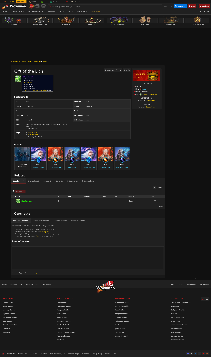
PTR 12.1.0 (37, 6)
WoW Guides (8, 299)
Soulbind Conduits (34, 61)
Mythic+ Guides (9, 314)
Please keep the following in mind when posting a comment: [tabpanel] (37, 249)
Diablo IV (72, 2)
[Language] (208, 11)
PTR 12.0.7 (43, 6)
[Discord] (188, 353)
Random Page (73, 354)
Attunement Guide (122, 302)
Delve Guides (8, 306)
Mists (55, 2)
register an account (40, 273)
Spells (24, 61)
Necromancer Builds (179, 325)
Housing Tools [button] (18, 12)
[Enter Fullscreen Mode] (196, 11)
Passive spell (32, 133)
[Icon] (18, 78)
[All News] (5, 1)
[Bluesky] (195, 353)
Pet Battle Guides (64, 325)
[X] (191, 353)
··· (61, 2)
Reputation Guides (64, 321)
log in (31, 273)
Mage (45, 61)
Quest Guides (62, 317)
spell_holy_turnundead (150, 94)
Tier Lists (6, 329)
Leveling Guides (9, 310)
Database (51, 12)
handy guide (44, 231)
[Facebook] (199, 353)
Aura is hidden (33, 135)
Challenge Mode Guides (66, 332)
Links (128, 70)
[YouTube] (203, 353)
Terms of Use (110, 354)
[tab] (18, 181)
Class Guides (8, 302)
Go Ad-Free (95, 12)
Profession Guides (10, 317)
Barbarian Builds (177, 317)
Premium (85, 354)
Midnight (6, 332)
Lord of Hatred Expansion (181, 302)
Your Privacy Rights (57, 354)
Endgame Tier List (178, 310)
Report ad (197, 278)
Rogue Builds (176, 332)
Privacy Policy (97, 354)
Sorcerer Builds (177, 336)
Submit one (151, 101)
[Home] (14, 6)
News (5, 12)
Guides (70, 12)
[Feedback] (204, 11)
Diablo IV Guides (177, 299)
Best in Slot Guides (122, 306)
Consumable (152, 201)
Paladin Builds (176, 329)
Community (82, 12)
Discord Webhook (35, 12)
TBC (45, 2)
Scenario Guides (63, 329)
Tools (172, 284)
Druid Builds (175, 321)
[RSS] (207, 353)
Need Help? (11, 354)
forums (38, 236)
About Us (33, 354)
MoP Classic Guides (65, 299)
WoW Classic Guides (123, 299)
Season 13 (175, 306)
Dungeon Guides (63, 310)
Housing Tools (16, 284)
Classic (34, 2)
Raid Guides (7, 321)
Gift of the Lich (26, 201)
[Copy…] (154, 187)
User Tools (22, 354)
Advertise (43, 354)
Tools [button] (61, 12)
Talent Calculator (10, 325)
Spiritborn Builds (177, 340)
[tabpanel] (88, 196)
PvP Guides (119, 325)
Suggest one (150, 107)
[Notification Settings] (200, 11)
